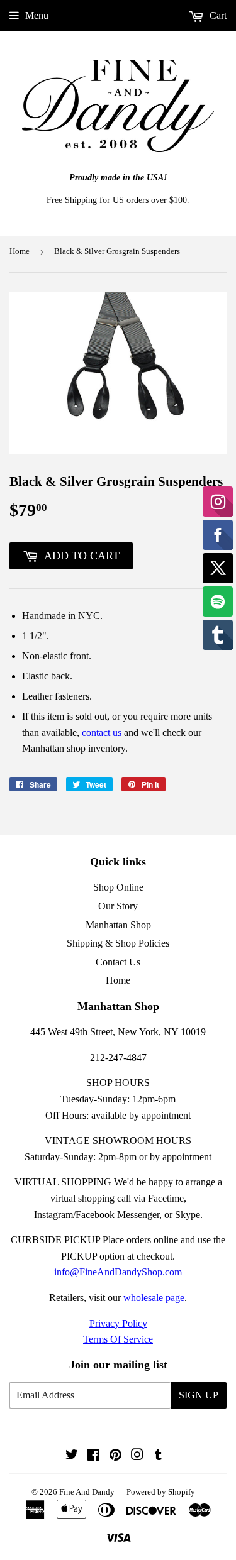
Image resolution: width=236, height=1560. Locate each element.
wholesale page (153, 1297)
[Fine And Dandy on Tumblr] (158, 1456)
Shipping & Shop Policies (118, 943)
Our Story (118, 906)
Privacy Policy (118, 1323)
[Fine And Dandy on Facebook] (93, 1456)
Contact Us (118, 962)
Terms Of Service (118, 1339)
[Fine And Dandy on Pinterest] (115, 1456)
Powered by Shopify (160, 1492)
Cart (217, 15)
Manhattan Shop (118, 925)
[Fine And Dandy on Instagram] (137, 1456)
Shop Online (118, 887)
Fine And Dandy (87, 1492)
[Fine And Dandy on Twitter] (71, 1456)
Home (19, 251)
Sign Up (198, 1395)
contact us (101, 732)
